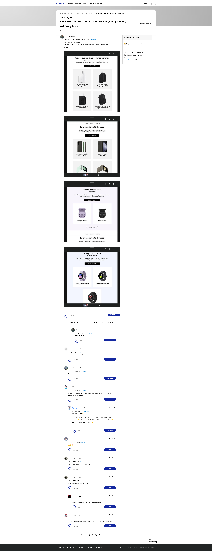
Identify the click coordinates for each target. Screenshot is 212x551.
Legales (109, 547)
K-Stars (90, 3)
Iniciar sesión (145, 3)
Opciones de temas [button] (145, 23)
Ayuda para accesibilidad (66, 547)
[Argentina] (60, 3)
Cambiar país (121, 547)
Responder (110, 340)
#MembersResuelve (98, 3)
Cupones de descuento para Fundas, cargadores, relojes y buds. (134, 55)
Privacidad (99, 547)
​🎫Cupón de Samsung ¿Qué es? (135, 44)
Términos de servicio (85, 547)
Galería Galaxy (78, 3)
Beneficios (93, 39)
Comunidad (70, 3)
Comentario (113, 315)
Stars (84, 3)
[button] (117, 36)
